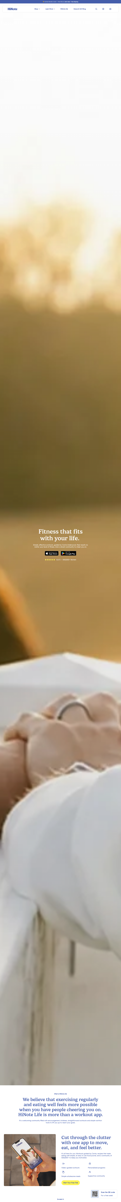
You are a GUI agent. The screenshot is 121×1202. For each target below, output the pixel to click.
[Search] (96, 9)
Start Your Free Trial (69, 1182)
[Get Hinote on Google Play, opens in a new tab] (68, 553)
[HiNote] (13, 9)
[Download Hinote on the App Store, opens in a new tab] (51, 553)
